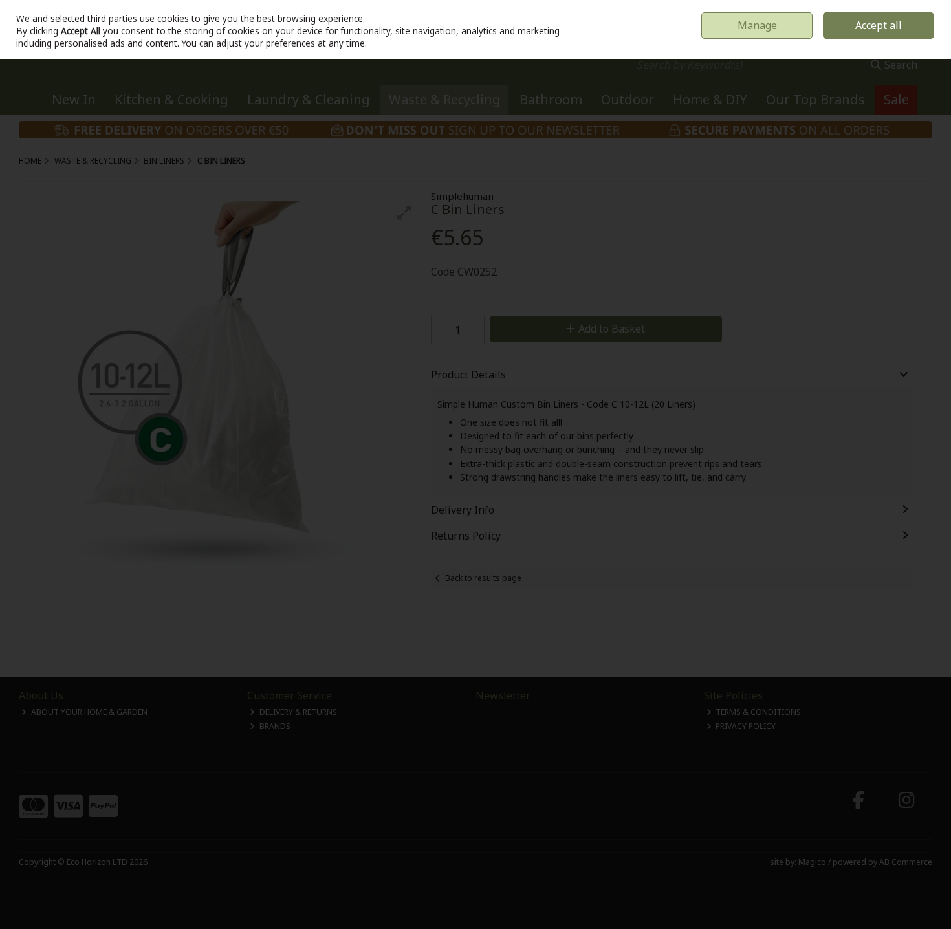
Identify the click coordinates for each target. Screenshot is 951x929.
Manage (757, 25)
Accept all (878, 25)
